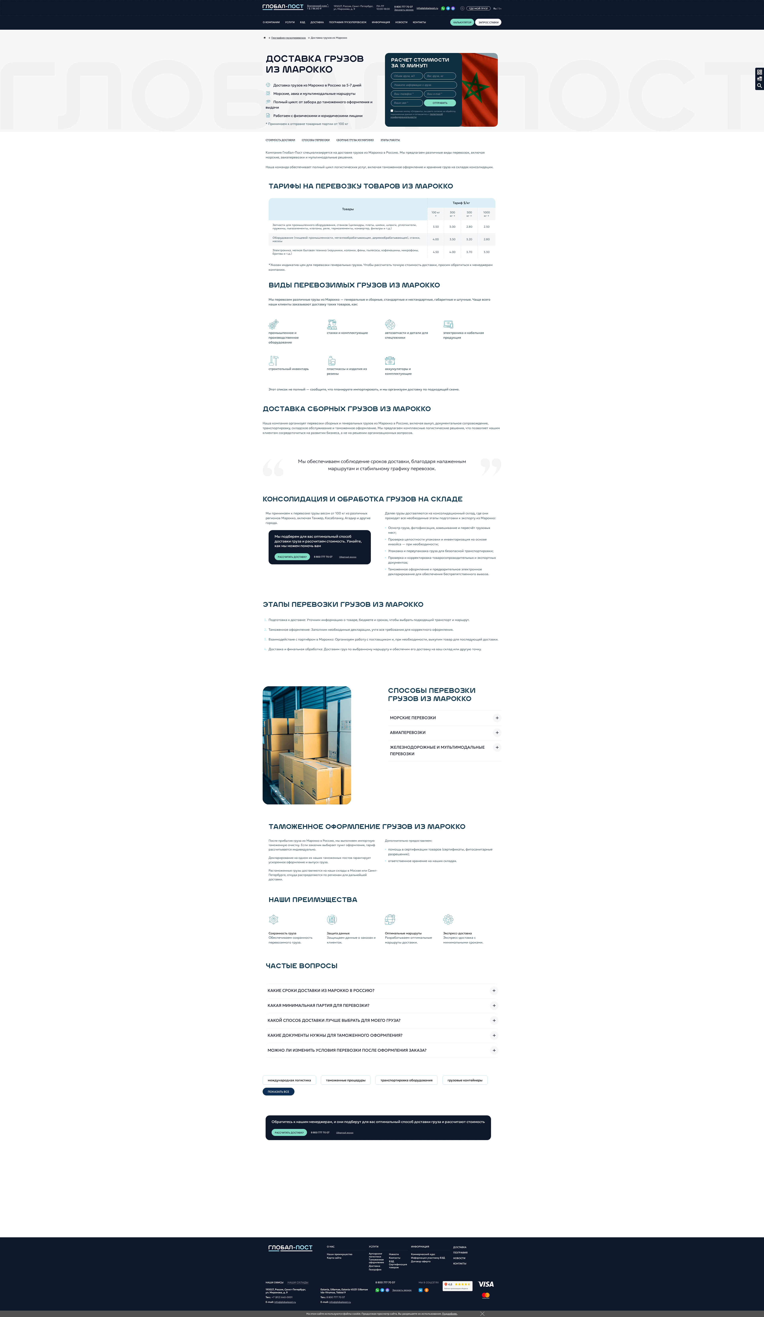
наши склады (297, 1282)
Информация (381, 22)
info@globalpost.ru (427, 8)
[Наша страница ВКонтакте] (421, 1290)
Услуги (290, 22)
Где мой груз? (478, 8)
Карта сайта (334, 1257)
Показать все (278, 1091)
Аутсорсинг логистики (375, 1255)
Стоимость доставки (280, 140)
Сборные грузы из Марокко (355, 140)
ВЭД (302, 22)
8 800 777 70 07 (403, 6)
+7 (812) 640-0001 (282, 1297)
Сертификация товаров (398, 1266)
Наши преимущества (339, 1254)
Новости (401, 22)
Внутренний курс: (318, 5)
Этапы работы (390, 140)
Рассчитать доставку (292, 556)
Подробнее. (449, 1313)
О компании (271, 22)
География (375, 1269)
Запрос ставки (759, 78)
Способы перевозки (316, 140)
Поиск (759, 85)
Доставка (317, 22)
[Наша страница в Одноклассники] (427, 1290)
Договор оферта (421, 1261)
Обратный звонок (347, 557)
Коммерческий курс (423, 1254)
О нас (330, 1246)
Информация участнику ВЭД (428, 1257)
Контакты (419, 22)
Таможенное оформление (376, 1261)
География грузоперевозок (347, 22)
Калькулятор (759, 72)
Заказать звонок (404, 9)
